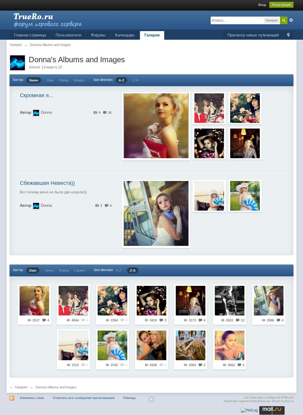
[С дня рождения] (229, 345)
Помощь (129, 398)
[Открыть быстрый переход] (288, 35)
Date (50, 80)
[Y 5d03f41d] (245, 196)
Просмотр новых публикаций (253, 35)
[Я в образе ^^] (245, 108)
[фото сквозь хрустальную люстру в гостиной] (190, 345)
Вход (262, 5)
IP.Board (287, 397)
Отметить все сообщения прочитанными (84, 398)
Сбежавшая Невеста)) (47, 183)
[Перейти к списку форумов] (62, 19)
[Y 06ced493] (209, 196)
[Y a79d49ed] (229, 300)
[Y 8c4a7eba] (268, 300)
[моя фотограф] (151, 345)
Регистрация (281, 5)
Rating (63, 80)
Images (79, 80)
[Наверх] (151, 399)
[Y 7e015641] (245, 143)
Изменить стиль (32, 398)
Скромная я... (36, 95)
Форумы (98, 35)
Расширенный (291, 20)
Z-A (135, 80)
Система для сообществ (262, 397)
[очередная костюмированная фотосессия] (209, 108)
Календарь (125, 35)
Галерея (152, 35)
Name (33, 80)
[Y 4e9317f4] (209, 143)
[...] (34, 300)
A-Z (121, 80)
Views (49, 270)
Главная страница (30, 35)
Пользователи (68, 35)
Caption (79, 270)
